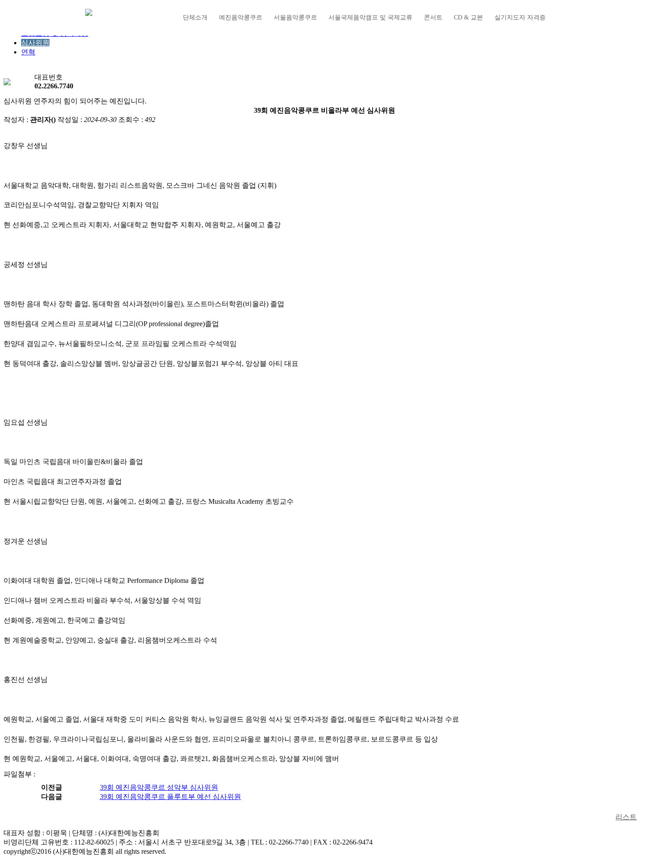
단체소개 (195, 17)
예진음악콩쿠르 (240, 17)
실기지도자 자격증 (520, 17)
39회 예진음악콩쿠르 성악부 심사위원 (159, 787)
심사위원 (35, 42)
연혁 (28, 52)
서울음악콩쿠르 (295, 17)
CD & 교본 (468, 17)
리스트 (626, 817)
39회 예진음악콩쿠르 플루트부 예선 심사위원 (170, 796)
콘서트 (433, 17)
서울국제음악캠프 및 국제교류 (370, 17)
